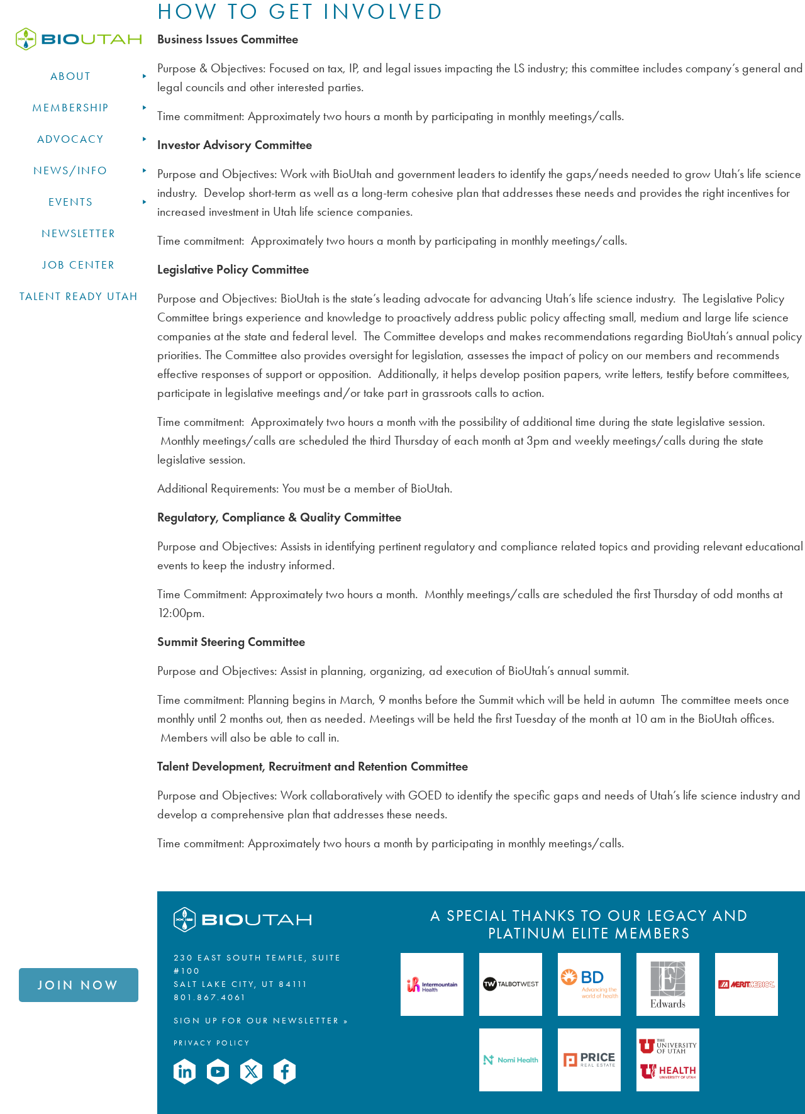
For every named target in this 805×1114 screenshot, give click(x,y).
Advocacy (70, 139)
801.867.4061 (210, 997)
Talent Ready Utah (78, 296)
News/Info (70, 170)
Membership (70, 107)
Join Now (78, 985)
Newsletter (79, 233)
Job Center (79, 265)
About (70, 76)
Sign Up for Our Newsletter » (261, 1020)
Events (70, 202)
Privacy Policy (212, 1043)
